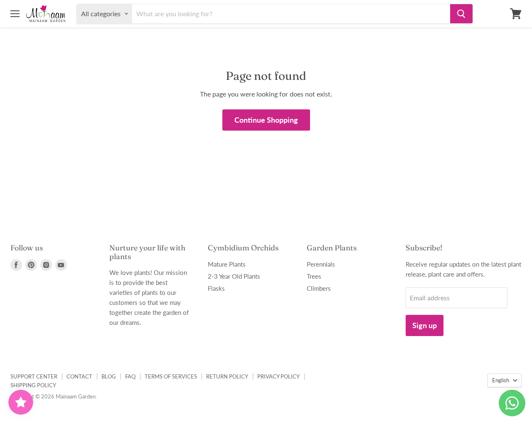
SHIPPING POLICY (33, 385)
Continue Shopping (266, 119)
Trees (314, 276)
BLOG (108, 376)
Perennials (321, 264)
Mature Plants (227, 264)
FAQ (130, 376)
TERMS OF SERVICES (171, 376)
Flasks (216, 288)
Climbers (319, 288)
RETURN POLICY (227, 376)
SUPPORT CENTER (33, 376)
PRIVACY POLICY (278, 376)
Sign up (424, 325)
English (500, 380)
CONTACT (79, 376)
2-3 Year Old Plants (234, 276)
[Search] (461, 13)
